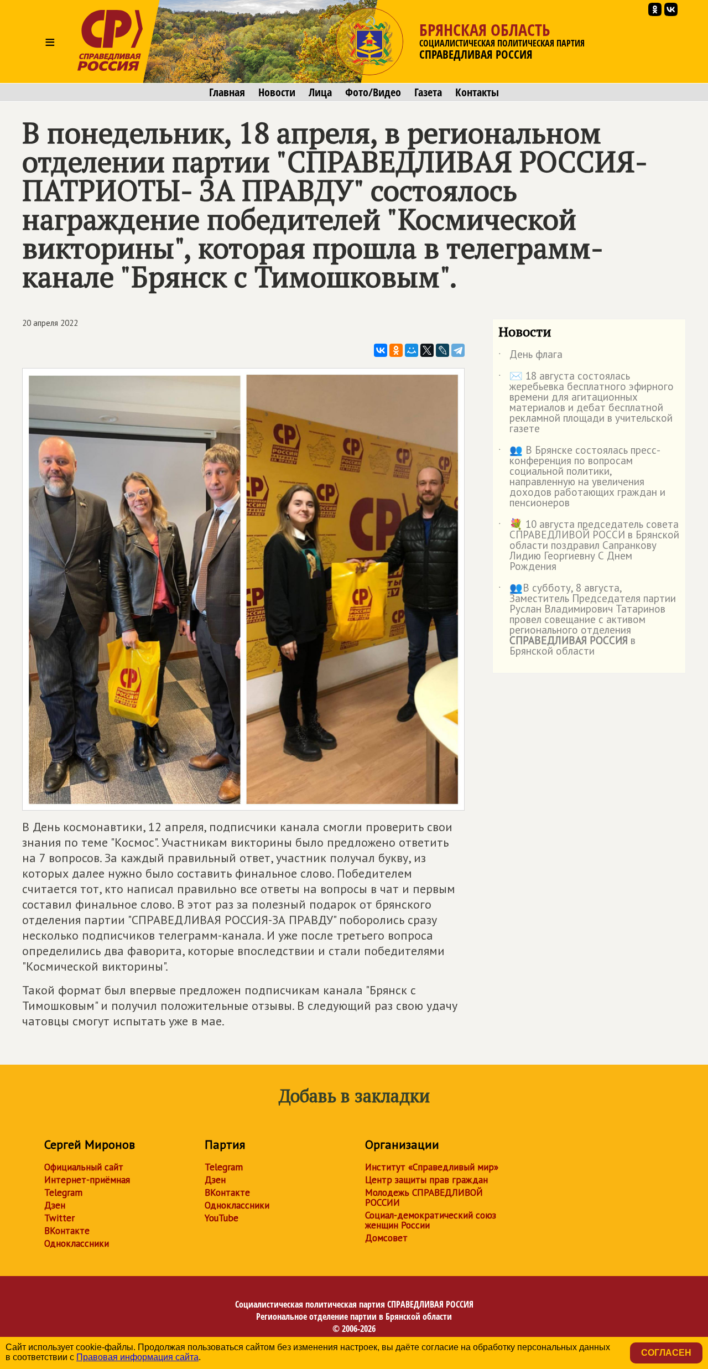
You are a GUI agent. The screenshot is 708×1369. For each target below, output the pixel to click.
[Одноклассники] (396, 350)
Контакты (477, 92)
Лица (320, 92)
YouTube (221, 1218)
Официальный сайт (83, 1167)
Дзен (54, 1205)
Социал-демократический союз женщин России (430, 1220)
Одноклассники (76, 1243)
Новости (276, 92)
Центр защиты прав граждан (426, 1180)
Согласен (666, 1352)
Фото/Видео (373, 92)
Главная (227, 92)
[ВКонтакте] (380, 350)
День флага (530, 356)
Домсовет (386, 1238)
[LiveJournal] (442, 350)
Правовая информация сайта (137, 1357)
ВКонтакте (67, 1231)
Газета (428, 92)
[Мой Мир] (411, 350)
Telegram (63, 1192)
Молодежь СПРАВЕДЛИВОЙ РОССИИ (424, 1197)
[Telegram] (458, 350)
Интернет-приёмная (87, 1180)
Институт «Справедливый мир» (431, 1167)
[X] (427, 350)
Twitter (59, 1218)
